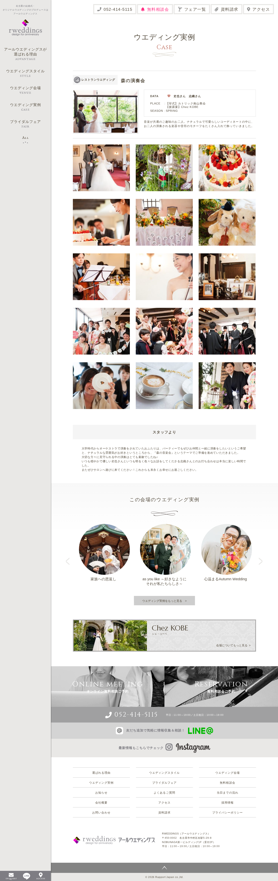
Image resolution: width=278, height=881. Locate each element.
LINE (26, 876)
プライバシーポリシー (227, 812)
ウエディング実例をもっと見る (162, 600)
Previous (69, 557)
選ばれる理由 (101, 772)
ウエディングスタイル (164, 772)
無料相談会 (158, 9)
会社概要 (101, 802)
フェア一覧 (195, 9)
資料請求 (229, 9)
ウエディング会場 (227, 772)
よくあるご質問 (164, 792)
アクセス (261, 9)
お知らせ (101, 792)
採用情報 (227, 802)
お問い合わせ (101, 812)
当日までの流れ (227, 792)
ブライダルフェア (164, 782)
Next (261, 558)
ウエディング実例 (101, 782)
